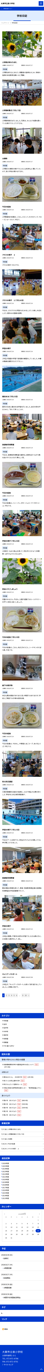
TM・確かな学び (9, 1046)
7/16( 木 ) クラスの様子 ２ (10, 1149)
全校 (5, 1024)
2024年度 (5, 1169)
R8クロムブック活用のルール (15, 1084)
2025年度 (5, 1166)
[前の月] (4, 1214)
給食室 (6, 1039)
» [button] (28, 995)
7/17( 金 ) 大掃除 (6, 1139)
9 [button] (22, 995)
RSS (6, 1329)
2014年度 (5, 1195)
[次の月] (39, 1214)
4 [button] (11, 995)
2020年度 (5, 1179)
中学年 (6, 1031)
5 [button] (14, 995)
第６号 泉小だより (16, 1100)
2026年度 (5, 1163)
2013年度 (5, 1198)
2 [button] (6, 995)
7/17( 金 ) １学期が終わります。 (11, 1129)
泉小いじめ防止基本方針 (14, 1081)
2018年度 (5, 1185)
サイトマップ (8, 1364)
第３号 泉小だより (12, 1111)
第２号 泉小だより (12, 1115)
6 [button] (16, 995)
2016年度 (5, 1190)
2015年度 (5, 1193)
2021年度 (5, 1177)
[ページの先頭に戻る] (41, 1369)
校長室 (6, 1021)
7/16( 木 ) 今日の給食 (8, 1144)
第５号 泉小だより (16, 1104)
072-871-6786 (12, 1358)
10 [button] (26, 995)
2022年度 (5, 1174)
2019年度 (5, 1182)
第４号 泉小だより (16, 1108)
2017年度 (5, 1187)
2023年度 (5, 1171)
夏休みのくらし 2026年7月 (18, 1077)
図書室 (6, 1042)
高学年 (6, 1035)
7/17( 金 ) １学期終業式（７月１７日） (12, 1134)
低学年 (6, 1028)
